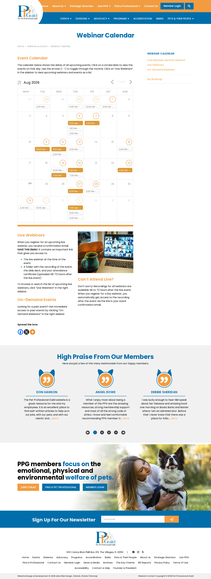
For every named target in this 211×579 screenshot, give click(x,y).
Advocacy (100, 18)
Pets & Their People (179, 18)
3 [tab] (109, 432)
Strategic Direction (81, 6)
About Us (57, 6)
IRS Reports (144, 562)
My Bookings (154, 79)
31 (96, 99)
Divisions (81, 18)
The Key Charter (125, 562)
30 (79, 99)
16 (129, 142)
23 (129, 163)
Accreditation (142, 18)
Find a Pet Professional (61, 487)
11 (46, 142)
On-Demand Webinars (161, 69)
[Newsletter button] (172, 519)
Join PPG (102, 6)
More (55, 418)
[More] (32, 332)
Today (121, 82)
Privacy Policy (162, 562)
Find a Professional (126, 6)
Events (65, 18)
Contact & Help (101, 568)
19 (63, 163)
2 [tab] (102, 432)
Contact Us (151, 6)
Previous (88, 433)
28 (46, 99)
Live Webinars (155, 65)
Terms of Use (180, 562)
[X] (26, 332)
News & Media (92, 562)
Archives (108, 562)
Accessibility (82, 568)
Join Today (28, 487)
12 (63, 142)
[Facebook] (20, 332)
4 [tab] (116, 432)
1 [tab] (95, 432)
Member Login (172, 6)
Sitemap (93, 576)
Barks (159, 18)
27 (79, 184)
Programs (120, 18)
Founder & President (125, 568)
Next (123, 433)
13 (79, 142)
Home (44, 6)
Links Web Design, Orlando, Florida (72, 576)
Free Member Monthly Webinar (166, 60)
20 (79, 163)
